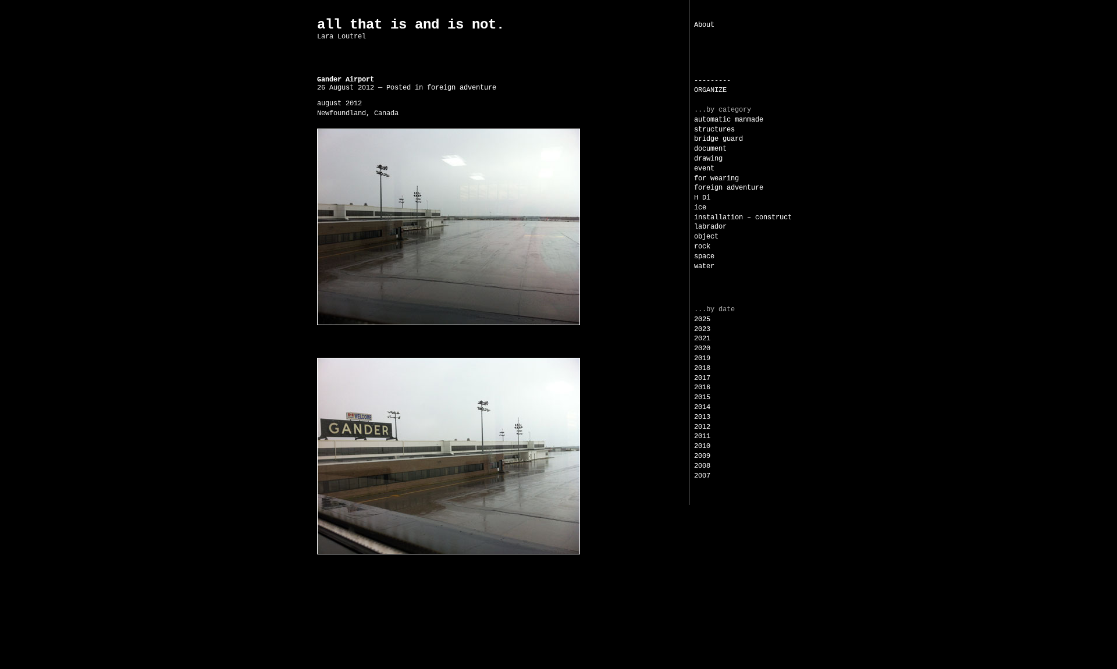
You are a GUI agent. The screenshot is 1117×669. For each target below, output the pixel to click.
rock (702, 247)
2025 (702, 319)
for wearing (716, 179)
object (706, 237)
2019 (702, 358)
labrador (710, 227)
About (704, 25)
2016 (702, 387)
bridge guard (718, 139)
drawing (708, 159)
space (704, 256)
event (704, 169)
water (704, 266)
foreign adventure (728, 188)
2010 (702, 446)
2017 (702, 378)
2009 (702, 456)
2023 (702, 329)
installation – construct (743, 217)
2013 (702, 417)
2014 (702, 407)
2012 (702, 427)
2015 (702, 397)
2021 (702, 338)
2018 (702, 368)
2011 (702, 436)
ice (700, 208)
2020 (702, 348)
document (710, 149)
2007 (702, 476)
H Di (702, 198)
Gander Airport (345, 80)
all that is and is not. (410, 25)
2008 (702, 466)
